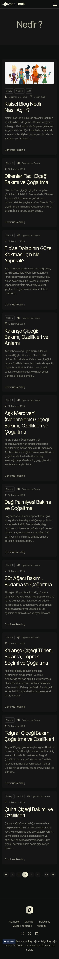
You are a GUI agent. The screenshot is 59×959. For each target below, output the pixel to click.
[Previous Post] (6, 874)
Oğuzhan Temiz (13, 4)
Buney (9, 91)
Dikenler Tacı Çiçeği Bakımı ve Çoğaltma (26, 179)
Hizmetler (14, 921)
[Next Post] (53, 874)
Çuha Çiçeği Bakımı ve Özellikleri (29, 812)
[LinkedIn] (37, 934)
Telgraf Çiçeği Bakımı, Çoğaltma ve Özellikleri (29, 736)
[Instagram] (22, 934)
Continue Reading (15, 149)
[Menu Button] (55, 5)
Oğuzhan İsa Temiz (18, 97)
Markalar (29, 921)
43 (46, 874)
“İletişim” (42, 925)
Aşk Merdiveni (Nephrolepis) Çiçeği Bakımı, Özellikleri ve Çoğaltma (27, 422)
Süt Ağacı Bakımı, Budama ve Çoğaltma (28, 581)
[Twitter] (29, 934)
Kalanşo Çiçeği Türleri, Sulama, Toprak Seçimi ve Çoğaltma (29, 656)
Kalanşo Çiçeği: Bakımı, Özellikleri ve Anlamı (26, 337)
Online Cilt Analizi (14, 945)
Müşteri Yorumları (22, 925)
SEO (29, 91)
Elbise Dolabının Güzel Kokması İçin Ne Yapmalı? (28, 254)
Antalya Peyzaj (46, 941)
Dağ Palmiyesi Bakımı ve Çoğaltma (28, 505)
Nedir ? (19, 91)
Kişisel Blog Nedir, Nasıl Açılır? (24, 107)
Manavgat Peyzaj (26, 941)
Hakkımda (44, 921)
